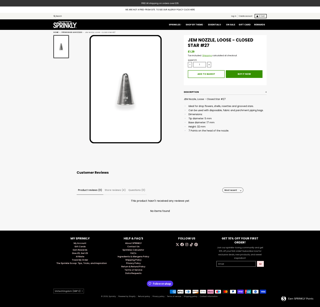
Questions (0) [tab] (136, 190)
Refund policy (144, 296)
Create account (245, 16)
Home (55, 32)
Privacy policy (158, 296)
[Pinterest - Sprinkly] (196, 244)
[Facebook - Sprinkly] (182, 244)
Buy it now (244, 74)
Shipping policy (190, 296)
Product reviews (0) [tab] (90, 190)
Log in (233, 16)
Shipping (207, 55)
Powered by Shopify (127, 296)
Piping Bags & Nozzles (72, 32)
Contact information (209, 296)
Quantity (192, 60)
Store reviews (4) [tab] (115, 190)
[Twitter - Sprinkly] (177, 244)
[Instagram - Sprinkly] (186, 244)
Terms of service (174, 296)
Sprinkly (112, 296)
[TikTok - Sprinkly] (191, 244)
